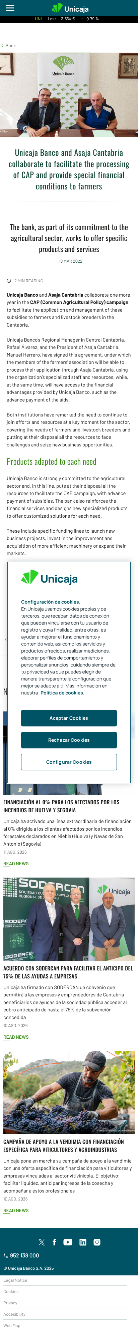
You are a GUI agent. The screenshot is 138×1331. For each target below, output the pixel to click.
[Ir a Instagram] (97, 1242)
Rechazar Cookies (69, 740)
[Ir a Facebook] (54, 1242)
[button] (8, 45)
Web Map (11, 1325)
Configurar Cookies (69, 762)
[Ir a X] (42, 1242)
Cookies (10, 1291)
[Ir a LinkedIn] (83, 1242)
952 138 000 (24, 1255)
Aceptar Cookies (69, 718)
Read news (15, 863)
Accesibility (14, 1314)
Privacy (10, 1302)
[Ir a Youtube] (68, 1242)
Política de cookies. (62, 693)
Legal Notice (15, 1280)
